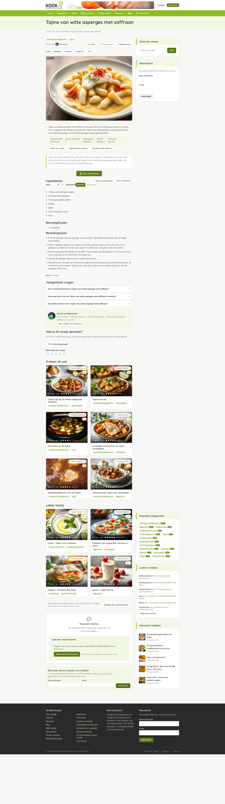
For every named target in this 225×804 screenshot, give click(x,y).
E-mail (84, 680)
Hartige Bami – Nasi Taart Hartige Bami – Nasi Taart (161, 667)
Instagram (165, 751)
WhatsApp (57, 51)
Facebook (175, 751)
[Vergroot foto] (49, 117)
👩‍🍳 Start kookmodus (89, 173)
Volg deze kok (124, 44)
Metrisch (80, 185)
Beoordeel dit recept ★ (78, 148)
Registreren (173, 5)
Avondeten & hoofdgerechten (57, 39)
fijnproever (72, 313)
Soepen (167, 534)
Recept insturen (53, 735)
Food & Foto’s (104, 13)
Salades (144, 556)
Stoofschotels (120, 452)
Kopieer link (79, 51)
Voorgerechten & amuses (75, 547)
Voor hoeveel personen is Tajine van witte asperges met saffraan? (78, 289)
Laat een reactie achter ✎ (102, 148)
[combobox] (152, 50)
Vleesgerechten (163, 527)
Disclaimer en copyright (86, 728)
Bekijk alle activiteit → (149, 613)
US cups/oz (91, 185)
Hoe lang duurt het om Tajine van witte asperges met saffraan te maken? (82, 296)
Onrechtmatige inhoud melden (86, 736)
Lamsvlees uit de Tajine (59, 446)
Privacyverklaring (84, 731)
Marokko (111, 141)
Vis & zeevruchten (148, 538)
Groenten (145, 553)
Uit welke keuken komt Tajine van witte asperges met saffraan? (78, 303)
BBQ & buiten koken (149, 549)
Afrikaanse (101, 141)
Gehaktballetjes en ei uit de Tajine (64, 492)
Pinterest (68, 51)
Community (81, 741)
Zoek (171, 50)
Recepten (61, 13)
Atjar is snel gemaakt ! (156, 657)
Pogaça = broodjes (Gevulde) (62, 590)
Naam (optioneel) (54, 680)
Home (50, 13)
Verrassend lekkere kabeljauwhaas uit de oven (158, 647)
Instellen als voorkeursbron (116, 605)
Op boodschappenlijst (104, 181)
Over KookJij (51, 714)
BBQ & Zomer (87, 13)
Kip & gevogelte (77, 406)
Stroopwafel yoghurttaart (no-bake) (159, 635)
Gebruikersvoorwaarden (87, 724)
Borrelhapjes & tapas (149, 542)
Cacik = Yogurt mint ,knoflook (62, 543)
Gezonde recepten (161, 556)
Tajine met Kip (99, 399)
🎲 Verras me (142, 13)
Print (90, 51)
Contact (49, 718)
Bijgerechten (120, 496)
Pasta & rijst (167, 549)
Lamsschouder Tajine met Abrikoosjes (110, 492)
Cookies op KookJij (84, 721)
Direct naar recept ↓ (58, 148)
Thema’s (119, 13)
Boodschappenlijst (54, 738)
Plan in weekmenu (124, 181)
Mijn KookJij (51, 728)
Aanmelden (123, 685)
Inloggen (161, 5)
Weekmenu (81, 714)
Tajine (72, 39)
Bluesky (156, 751)
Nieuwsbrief (51, 731)
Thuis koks (81, 718)
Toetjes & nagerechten (56, 547)
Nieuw (74, 13)
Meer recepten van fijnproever (70, 324)
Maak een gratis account (67, 654)
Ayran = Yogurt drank (102, 590)
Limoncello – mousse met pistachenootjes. (157, 678)
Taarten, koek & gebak (68, 594)
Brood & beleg (109, 549)
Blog (130, 13)
